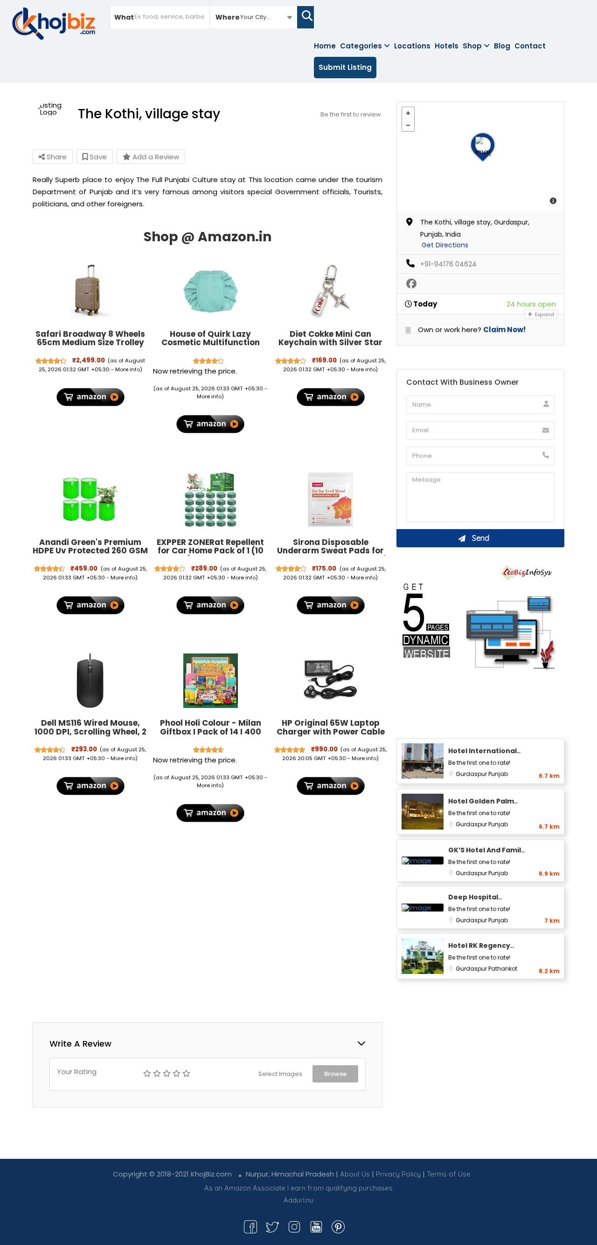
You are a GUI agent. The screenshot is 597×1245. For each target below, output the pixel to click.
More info (127, 369)
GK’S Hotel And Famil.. (486, 850)
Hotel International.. (484, 750)
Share (56, 157)
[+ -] (480, 156)
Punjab (498, 774)
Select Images (280, 1073)
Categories (361, 46)
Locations (412, 46)
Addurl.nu (298, 1200)
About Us (355, 1174)
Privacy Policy (398, 1174)
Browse (335, 1073)
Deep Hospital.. (475, 897)
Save (97, 157)
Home (325, 46)
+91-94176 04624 (448, 264)
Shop (472, 46)
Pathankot (502, 969)
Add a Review (155, 157)
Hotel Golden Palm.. (483, 801)
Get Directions (445, 245)
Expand (544, 314)
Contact (530, 46)
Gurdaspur (472, 774)
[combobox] (253, 16)
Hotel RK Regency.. (481, 945)
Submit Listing (345, 67)
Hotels (446, 46)
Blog (502, 46)
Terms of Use (449, 1174)
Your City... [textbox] (255, 17)
